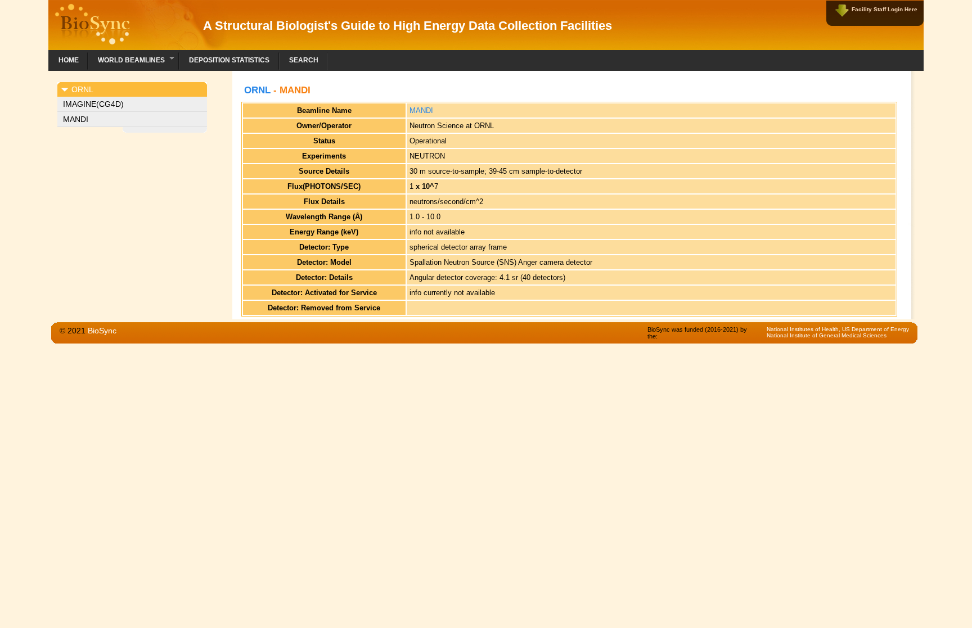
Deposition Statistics (229, 60)
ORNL (257, 90)
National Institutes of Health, (804, 329)
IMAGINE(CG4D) (93, 104)
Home (68, 60)
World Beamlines (126, 59)
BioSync (102, 330)
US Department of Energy (875, 329)
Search (303, 60)
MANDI (75, 119)
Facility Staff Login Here (884, 9)
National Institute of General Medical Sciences (826, 335)
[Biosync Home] (92, 42)
